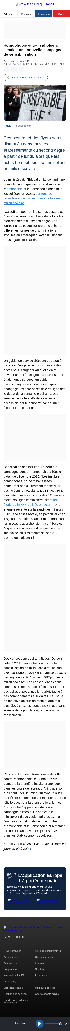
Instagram (12, 943)
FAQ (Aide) (10, 981)
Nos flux (39, 969)
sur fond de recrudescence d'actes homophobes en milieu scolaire (32, 198)
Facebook (18, 943)
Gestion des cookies (15, 993)
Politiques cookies (45, 987)
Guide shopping (44, 956)
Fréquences (10, 969)
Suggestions (23, 125)
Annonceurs (10, 956)
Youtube (24, 943)
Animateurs (10, 963)
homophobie (14, 189)
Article (7, 125)
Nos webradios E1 (14, 975)
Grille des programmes (48, 950)
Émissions (44, 14)
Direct (61, 14)
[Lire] (40, 1024)
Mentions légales (13, 987)
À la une (8, 14)
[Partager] (6, 69)
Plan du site (41, 975)
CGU (38, 981)
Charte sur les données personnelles (17, 1001)
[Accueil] (35, 4)
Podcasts (26, 14)
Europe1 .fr (12, 61)
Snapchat (30, 943)
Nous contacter (12, 950)
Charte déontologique (47, 993)
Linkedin (36, 943)
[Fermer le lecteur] (66, 1024)
